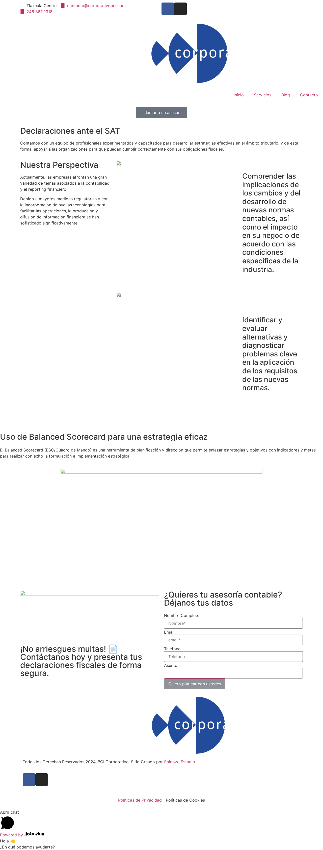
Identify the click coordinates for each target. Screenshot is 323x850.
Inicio (239, 94)
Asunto (170, 665)
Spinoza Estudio (179, 761)
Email (169, 632)
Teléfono (172, 649)
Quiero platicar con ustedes (194, 683)
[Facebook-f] (168, 9)
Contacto (309, 94)
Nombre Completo (182, 615)
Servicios (262, 94)
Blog (285, 94)
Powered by (12, 834)
